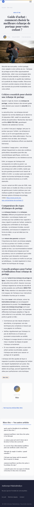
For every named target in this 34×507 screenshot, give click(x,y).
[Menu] (30, 1)
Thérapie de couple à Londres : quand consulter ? (15, 452)
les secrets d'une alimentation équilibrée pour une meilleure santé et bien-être (16, 446)
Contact (22, 497)
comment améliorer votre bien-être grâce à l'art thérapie (16, 435)
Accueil (4, 7)
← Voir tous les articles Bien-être (12, 408)
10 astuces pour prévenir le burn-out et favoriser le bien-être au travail (16, 441)
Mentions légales (13, 497)
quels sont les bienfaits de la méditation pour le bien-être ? (16, 429)
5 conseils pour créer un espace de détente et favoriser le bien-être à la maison (17, 470)
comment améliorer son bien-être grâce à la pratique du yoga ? (16, 464)
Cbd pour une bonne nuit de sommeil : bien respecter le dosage (15, 458)
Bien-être (9, 7)
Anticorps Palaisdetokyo (12, 485)
